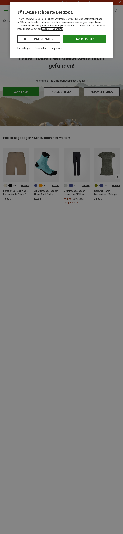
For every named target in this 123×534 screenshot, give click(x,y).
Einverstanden (84, 39)
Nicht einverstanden (38, 39)
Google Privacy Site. (52, 29)
